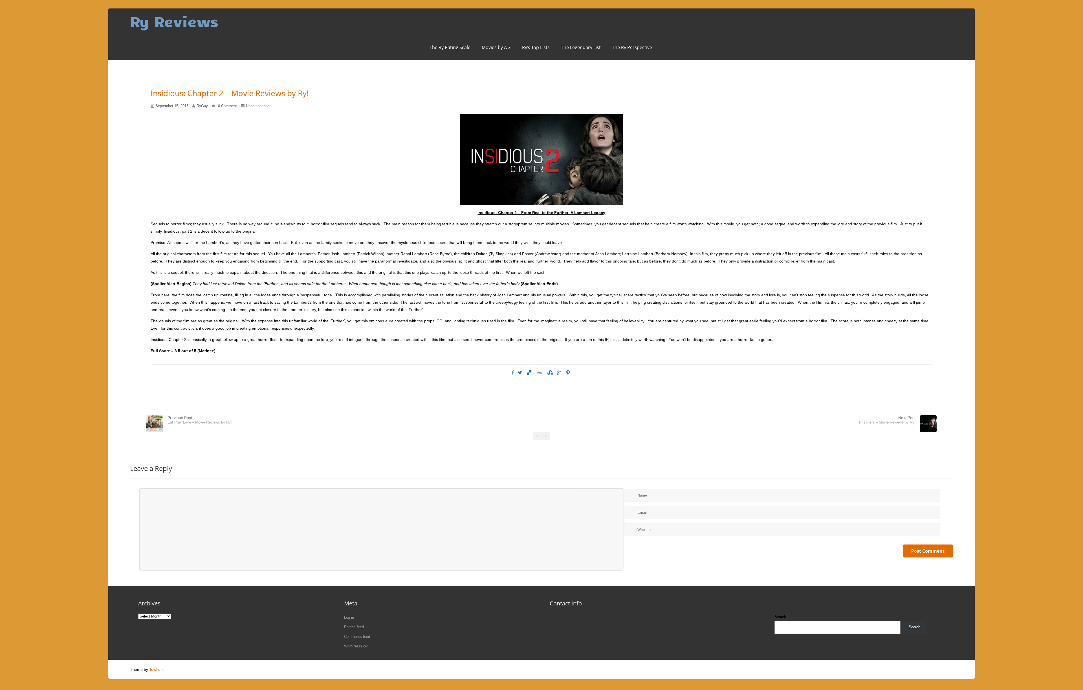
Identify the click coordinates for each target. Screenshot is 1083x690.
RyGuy (202, 106)
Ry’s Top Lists (536, 47)
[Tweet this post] (519, 373)
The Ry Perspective (632, 47)
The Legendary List (581, 47)
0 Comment (227, 106)
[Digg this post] (539, 373)
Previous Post (200, 419)
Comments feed (357, 636)
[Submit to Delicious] (529, 373)
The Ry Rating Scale (450, 47)
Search (780, 617)
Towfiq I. (156, 669)
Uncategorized (257, 106)
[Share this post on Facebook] (512, 373)
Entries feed (354, 627)
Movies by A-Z (496, 47)
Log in (349, 617)
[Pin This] (568, 373)
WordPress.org (356, 646)
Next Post (887, 419)
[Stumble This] (549, 373)
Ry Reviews (174, 21)
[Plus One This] (558, 373)
